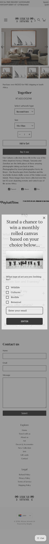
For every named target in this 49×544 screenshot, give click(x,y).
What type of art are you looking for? (23, 278)
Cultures (15, 292)
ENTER (24, 321)
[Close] (44, 218)
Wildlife (15, 287)
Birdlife (15, 297)
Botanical (16, 302)
